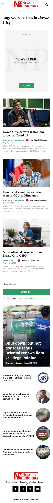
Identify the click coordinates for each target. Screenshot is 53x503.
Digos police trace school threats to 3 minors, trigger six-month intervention (18, 415)
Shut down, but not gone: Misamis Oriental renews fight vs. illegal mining (24, 350)
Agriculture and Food (13, 140)
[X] (30, 489)
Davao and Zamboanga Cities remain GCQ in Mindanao (23, 193)
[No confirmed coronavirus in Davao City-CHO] (26, 233)
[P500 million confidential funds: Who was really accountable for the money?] (43, 452)
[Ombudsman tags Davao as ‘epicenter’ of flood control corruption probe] (43, 396)
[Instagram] (23, 489)
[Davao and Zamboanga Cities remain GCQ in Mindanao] (26, 173)
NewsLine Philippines (38, 140)
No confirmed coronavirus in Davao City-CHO (22, 254)
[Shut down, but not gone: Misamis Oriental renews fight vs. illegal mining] (26, 336)
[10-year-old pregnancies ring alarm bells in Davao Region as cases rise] (43, 378)
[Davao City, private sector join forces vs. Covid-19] (26, 113)
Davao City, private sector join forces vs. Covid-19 (23, 133)
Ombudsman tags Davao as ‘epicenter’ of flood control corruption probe (16, 396)
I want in (25, 292)
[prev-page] (41, 310)
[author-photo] (27, 140)
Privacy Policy (29, 299)
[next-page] (46, 310)
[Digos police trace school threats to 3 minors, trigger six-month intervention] (43, 415)
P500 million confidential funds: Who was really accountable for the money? (18, 452)
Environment (9, 260)
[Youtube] (37, 489)
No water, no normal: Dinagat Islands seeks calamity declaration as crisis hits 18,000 (18, 433)
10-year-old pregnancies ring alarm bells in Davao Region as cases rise (17, 378)
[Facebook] (15, 489)
